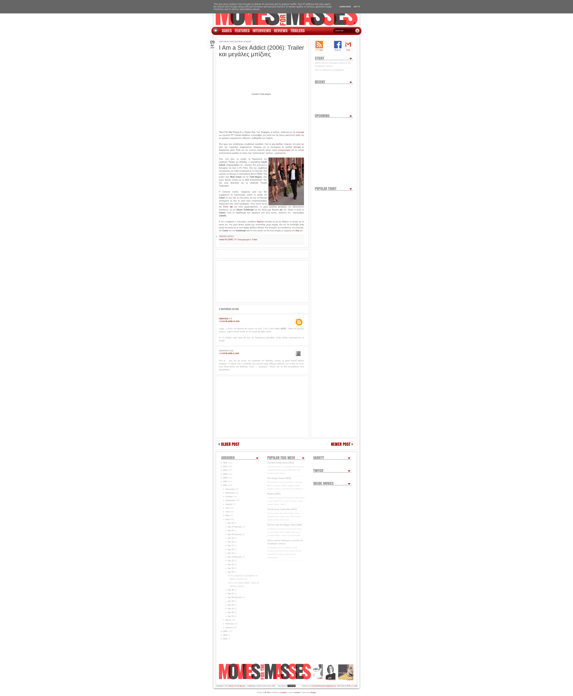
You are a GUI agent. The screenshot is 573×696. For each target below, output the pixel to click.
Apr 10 (231, 568)
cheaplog (283, 692)
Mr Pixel (267, 692)
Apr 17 (231, 545)
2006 (225, 485)
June (227, 512)
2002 (225, 639)
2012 (225, 463)
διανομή (297, 147)
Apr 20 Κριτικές (235, 534)
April (227, 519)
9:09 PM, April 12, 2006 (230, 353)
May (227, 515)
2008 (225, 478)
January (229, 627)
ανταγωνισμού (284, 150)
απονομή (300, 132)
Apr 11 (231, 564)
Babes (227, 30)
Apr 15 (231, 549)
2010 (225, 470)
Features (242, 30)
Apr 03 (231, 609)
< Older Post (228, 444)
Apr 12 (231, 560)
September (230, 500)
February (229, 624)
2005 (225, 631)
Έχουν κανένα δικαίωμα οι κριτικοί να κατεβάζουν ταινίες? (332, 64)
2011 (225, 466)
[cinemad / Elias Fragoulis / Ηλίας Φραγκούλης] (345, 672)
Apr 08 (231, 590)
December (230, 489)
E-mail (355, 686)
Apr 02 (231, 612)
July (227, 508)
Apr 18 (231, 542)
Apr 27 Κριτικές (235, 527)
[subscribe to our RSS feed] (319, 45)
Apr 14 (231, 553)
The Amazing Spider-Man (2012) (282, 509)
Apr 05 (231, 601)
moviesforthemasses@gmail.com (324, 686)
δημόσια (260, 222)
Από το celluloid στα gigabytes (329, 70)
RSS (348, 686)
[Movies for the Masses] (286, 13)
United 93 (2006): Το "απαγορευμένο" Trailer (238, 239)
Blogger (313, 692)
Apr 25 (231, 530)
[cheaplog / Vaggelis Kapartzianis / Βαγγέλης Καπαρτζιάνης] (330, 672)
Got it (357, 7)
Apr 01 (231, 616)
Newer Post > (342, 444)
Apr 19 (231, 538)
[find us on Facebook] (337, 45)
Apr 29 (231, 523)
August (228, 504)
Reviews (281, 30)
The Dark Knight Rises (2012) (280, 463)
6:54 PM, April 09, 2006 (230, 321)
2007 (225, 481)
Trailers (298, 30)
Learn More (345, 7)
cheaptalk (223, 318)
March (228, 620)
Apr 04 (231, 605)
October (229, 496)
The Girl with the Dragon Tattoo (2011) (284, 525)
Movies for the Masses (237, 686)
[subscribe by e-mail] (348, 45)
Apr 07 (231, 593)
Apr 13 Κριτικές (235, 557)
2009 (225, 474)
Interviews (262, 30)
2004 (225, 635)
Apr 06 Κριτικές (235, 597)
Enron (228, 207)
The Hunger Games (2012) (279, 478)
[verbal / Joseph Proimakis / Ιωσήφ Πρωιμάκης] (318, 672)
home (215, 30)
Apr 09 (231, 572)
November (230, 493)
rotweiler (297, 692)
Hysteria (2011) (274, 494)
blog (297, 230)
